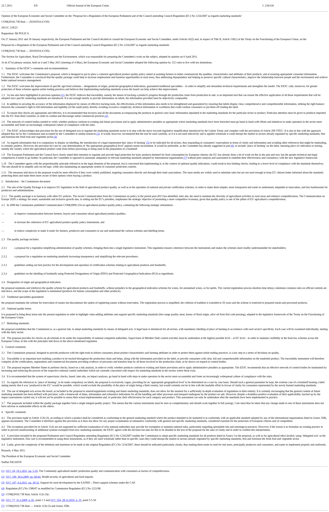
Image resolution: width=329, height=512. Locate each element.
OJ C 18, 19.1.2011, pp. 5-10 (22, 471)
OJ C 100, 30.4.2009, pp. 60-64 (23, 476)
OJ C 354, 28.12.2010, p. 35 (65, 500)
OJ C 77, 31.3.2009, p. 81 (20, 500)
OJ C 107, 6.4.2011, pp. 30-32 (22, 482)
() (62, 95)
